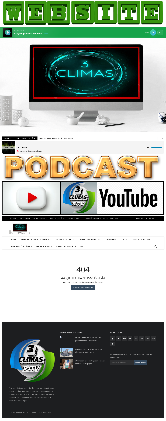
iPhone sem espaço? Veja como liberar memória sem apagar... (90, 362)
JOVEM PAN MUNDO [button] (65, 246)
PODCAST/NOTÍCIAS (57, 218)
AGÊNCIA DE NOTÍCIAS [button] (90, 239)
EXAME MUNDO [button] (43, 246)
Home (14, 239)
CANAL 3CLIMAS (74, 218)
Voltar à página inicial (83, 287)
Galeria (13, 218)
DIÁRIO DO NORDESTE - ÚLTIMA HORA (56, 138)
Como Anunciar (24, 218)
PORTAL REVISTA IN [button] (142, 239)
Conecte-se (140, 218)
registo (151, 218)
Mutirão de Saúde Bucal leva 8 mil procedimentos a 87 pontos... (88, 339)
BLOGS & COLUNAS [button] (65, 239)
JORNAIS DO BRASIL (40, 218)
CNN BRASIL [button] (111, 239)
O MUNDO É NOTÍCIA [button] (21, 246)
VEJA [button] (125, 239)
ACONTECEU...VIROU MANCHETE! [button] (36, 239)
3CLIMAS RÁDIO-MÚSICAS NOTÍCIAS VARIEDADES (101, 218)
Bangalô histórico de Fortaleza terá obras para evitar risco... (88, 350)
